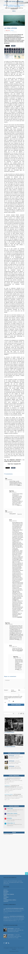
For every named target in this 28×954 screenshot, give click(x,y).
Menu (14, 11)
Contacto (5, 901)
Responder (19, 505)
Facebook (19, 714)
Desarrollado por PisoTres (14, 951)
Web (19, 690)
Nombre (6, 690)
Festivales (5, 891)
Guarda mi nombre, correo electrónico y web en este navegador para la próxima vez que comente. (13, 697)
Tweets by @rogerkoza (8, 834)
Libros (5, 895)
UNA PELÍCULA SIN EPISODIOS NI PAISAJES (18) (12, 786)
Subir (26, 873)
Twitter (21, 714)
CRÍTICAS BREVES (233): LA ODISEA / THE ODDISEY (13, 795)
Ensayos (12, 30)
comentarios (14, 31)
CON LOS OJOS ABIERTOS (14, 1)
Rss (23, 714)
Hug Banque (7, 785)
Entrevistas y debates (8, 894)
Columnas (5, 897)
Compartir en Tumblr (13, 46)
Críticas (5, 890)
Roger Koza (11, 491)
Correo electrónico (13, 690)
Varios (5, 898)
